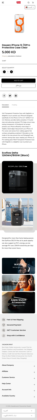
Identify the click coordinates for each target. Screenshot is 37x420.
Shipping (4, 56)
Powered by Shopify (25, 406)
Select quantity (8, 68)
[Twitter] (10, 96)
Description (5, 105)
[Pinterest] (16, 96)
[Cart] (33, 2)
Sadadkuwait (15, 406)
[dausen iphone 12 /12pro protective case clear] (18, 23)
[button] (2, 2)
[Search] (28, 2)
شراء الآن (18, 86)
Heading (14, 105)
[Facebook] (4, 96)
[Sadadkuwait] (18, 2)
